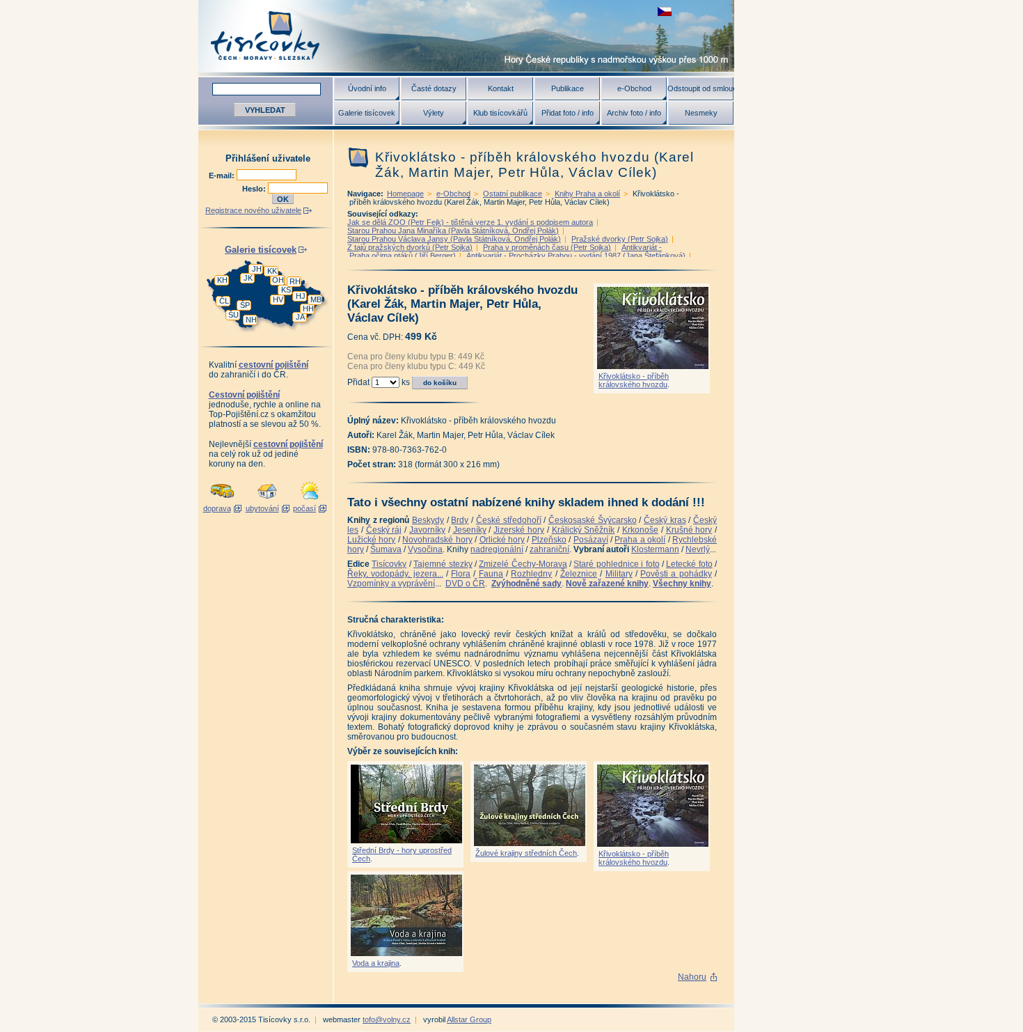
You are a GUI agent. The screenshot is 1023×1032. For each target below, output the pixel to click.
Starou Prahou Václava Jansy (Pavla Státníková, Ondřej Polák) (454, 239)
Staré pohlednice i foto (616, 564)
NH (251, 319)
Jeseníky (469, 530)
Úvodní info (367, 88)
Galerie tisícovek (366, 113)
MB (316, 299)
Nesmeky (701, 113)
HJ (301, 296)
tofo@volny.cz (387, 1019)
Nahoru (692, 977)
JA (300, 317)
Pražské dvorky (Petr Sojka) (619, 239)
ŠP (245, 305)
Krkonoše (640, 530)
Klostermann (655, 549)
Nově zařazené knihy (607, 583)
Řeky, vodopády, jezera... (395, 574)
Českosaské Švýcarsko (592, 520)
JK (248, 278)
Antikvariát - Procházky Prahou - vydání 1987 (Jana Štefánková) (575, 255)
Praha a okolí (639, 540)
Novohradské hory (437, 540)
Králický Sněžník (583, 530)
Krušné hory (689, 530)
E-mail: (223, 175)
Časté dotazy (434, 88)
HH (308, 308)
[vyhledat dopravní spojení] (222, 500)
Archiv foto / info (634, 113)
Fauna (491, 574)
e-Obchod (634, 88)
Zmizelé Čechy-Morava (522, 564)
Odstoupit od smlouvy (700, 88)
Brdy (459, 520)
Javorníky (427, 530)
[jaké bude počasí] (310, 500)
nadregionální (496, 549)
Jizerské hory (518, 530)
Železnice (578, 574)
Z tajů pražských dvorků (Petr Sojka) (410, 247)
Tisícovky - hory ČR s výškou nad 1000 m (466, 36)
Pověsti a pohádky (676, 574)
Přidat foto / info (567, 113)
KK (272, 271)
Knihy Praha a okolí (587, 193)
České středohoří (508, 520)
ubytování (262, 508)
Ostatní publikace (512, 193)
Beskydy (428, 520)
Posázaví (590, 540)
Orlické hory (502, 540)
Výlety (433, 113)
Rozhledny (531, 574)
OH (278, 280)
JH (257, 269)
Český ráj (384, 530)
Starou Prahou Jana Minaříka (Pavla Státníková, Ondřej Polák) (453, 230)
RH (295, 281)
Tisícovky (389, 564)
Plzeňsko (549, 540)
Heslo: (255, 189)
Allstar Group (469, 1019)
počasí (304, 508)
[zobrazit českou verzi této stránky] (665, 11)
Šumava (386, 549)
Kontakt (501, 88)
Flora (460, 574)
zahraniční (549, 549)
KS (286, 290)
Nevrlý (697, 549)
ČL (224, 301)
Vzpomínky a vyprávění (391, 583)
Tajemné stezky (442, 564)
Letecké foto (689, 564)
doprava (217, 508)
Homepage (405, 193)
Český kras (665, 520)
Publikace (567, 88)
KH (222, 280)
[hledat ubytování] (267, 500)
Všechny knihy (682, 583)
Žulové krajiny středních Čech (526, 853)
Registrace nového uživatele (253, 210)
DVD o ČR (465, 583)
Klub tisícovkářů (500, 113)
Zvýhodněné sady (526, 583)
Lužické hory (371, 540)
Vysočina (425, 549)
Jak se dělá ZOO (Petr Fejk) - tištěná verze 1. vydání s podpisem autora (470, 222)
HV (278, 299)
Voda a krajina (375, 963)
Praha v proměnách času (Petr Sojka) (547, 247)
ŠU (233, 315)
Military (619, 574)
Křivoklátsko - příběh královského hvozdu (633, 380)
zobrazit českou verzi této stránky (665, 11)
